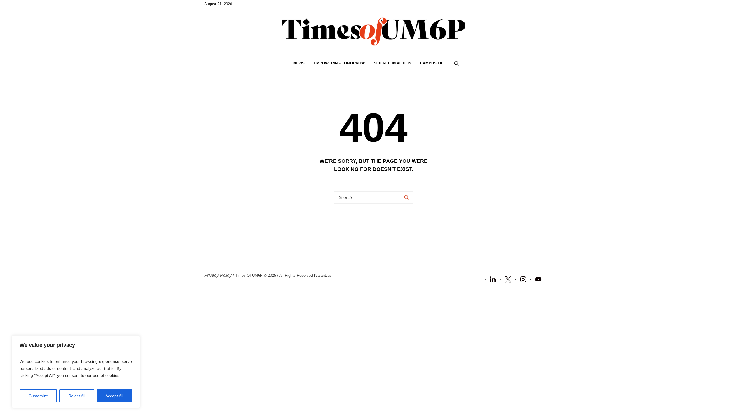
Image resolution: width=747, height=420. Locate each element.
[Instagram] (523, 278)
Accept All (114, 395)
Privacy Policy (218, 275)
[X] (508, 278)
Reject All (76, 395)
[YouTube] (538, 278)
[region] (76, 371)
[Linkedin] (493, 278)
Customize (38, 395)
